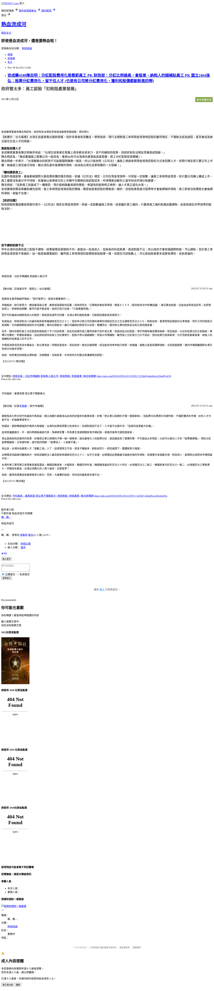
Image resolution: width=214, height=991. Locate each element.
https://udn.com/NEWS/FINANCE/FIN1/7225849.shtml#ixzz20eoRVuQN (134, 376)
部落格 (11, 58)
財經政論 (27, 48)
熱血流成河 (13, 24)
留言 (30, 535)
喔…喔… (6, 517)
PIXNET (83, 947)
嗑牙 (23, 547)
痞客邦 (24, 535)
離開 (18, 985)
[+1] (42, 100)
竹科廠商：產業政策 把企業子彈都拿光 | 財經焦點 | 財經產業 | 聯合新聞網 (53, 496)
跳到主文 (6, 33)
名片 (10, 62)
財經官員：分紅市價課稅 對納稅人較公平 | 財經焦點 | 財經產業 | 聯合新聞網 (54, 376)
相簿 (10, 54)
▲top (4, 553)
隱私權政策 (125, 947)
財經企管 (26, 543)
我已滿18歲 (8, 985)
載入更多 (7, 559)
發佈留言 (7, 578)
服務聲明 (137, 947)
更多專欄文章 (203, 99)
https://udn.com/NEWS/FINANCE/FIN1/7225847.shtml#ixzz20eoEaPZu (130, 496)
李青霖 (23, 406)
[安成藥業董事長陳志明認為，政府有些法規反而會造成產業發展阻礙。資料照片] (13, 116)
